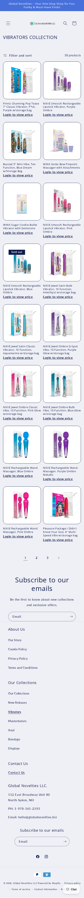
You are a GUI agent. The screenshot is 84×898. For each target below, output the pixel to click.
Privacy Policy (18, 658)
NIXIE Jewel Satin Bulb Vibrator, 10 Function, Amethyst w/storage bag (59, 289)
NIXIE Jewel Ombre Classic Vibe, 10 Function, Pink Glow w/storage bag (22, 410)
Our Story (14, 640)
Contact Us (16, 772)
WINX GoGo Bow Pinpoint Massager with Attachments (61, 165)
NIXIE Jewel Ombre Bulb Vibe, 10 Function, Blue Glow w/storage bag (62, 410)
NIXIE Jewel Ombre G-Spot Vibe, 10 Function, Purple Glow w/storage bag (60, 350)
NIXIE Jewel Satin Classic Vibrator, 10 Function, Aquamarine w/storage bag (21, 350)
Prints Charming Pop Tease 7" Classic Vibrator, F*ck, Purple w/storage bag (21, 107)
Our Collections (18, 693)
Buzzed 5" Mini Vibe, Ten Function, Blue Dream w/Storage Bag (19, 167)
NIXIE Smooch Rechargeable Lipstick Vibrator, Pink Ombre (62, 228)
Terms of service (20, 889)
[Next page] (58, 557)
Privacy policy (72, 883)
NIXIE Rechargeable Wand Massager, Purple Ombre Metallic (60, 471)
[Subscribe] (71, 616)
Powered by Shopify (49, 883)
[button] (8, 23)
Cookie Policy (17, 649)
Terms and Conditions (23, 667)
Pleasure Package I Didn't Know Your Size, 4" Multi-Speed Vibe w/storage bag (60, 532)
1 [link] (25, 557)
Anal (11, 730)
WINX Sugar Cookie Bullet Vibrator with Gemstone (20, 226)
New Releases (17, 702)
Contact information (45, 889)
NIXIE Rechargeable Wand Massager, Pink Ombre (20, 530)
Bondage (14, 739)
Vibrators (14, 712)
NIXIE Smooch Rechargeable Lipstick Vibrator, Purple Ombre (62, 107)
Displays (14, 748)
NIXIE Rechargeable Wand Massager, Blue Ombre (20, 469)
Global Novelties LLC (25, 883)
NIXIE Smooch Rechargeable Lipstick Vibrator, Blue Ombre (22, 289)
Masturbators (17, 721)
